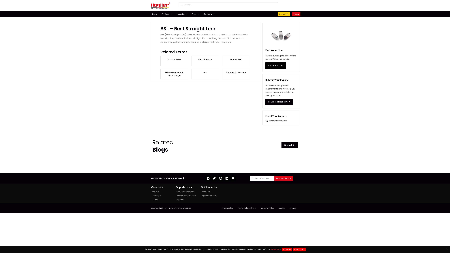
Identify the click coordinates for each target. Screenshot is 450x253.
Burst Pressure (205, 59)
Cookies (281, 208)
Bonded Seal (236, 59)
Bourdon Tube (174, 59)
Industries (181, 14)
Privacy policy (276, 249)
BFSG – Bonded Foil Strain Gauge (174, 74)
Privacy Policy (227, 208)
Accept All (287, 249)
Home (154, 14)
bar (205, 72)
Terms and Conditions (247, 208)
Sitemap (293, 208)
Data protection (267, 208)
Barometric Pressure (236, 72)
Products (165, 14)
